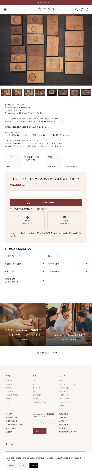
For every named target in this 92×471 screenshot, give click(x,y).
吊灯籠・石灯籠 (64, 388)
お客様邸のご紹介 (11, 417)
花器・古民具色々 (65, 398)
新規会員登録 (63, 414)
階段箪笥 (9, 384)
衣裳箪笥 (9, 388)
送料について (53, 256)
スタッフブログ (11, 428)
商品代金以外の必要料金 (14, 264)
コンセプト (9, 414)
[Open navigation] (5, 9)
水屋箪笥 (9, 381)
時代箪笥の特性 (53, 264)
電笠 (60, 381)
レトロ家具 (9, 391)
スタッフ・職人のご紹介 (14, 424)
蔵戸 (34, 381)
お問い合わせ (63, 424)
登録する (39, 431)
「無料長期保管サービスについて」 (38, 146)
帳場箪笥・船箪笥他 (12, 395)
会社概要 (62, 428)
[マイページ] (82, 9)
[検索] (76, 9)
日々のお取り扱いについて (58, 271)
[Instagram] (12, 444)
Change (33, 465)
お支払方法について (12, 256)
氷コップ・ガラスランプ (67, 384)
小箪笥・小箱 (63, 395)
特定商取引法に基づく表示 (68, 432)
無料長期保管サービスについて (11, 280)
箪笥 (7, 402)
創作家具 (9, 398)
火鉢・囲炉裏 (63, 391)
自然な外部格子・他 (39, 402)
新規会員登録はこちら (46, 2)
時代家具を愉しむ (11, 421)
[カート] (87, 9)
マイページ (62, 417)
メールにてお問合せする (64, 222)
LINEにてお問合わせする (27, 222)
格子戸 (35, 384)
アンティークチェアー (66, 402)
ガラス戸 (35, 398)
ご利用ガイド (63, 421)
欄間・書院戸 (37, 395)
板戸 (34, 391)
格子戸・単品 (37, 388)
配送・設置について (12, 271)
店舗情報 (9, 432)
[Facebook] (6, 444)
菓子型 (61, 406)
